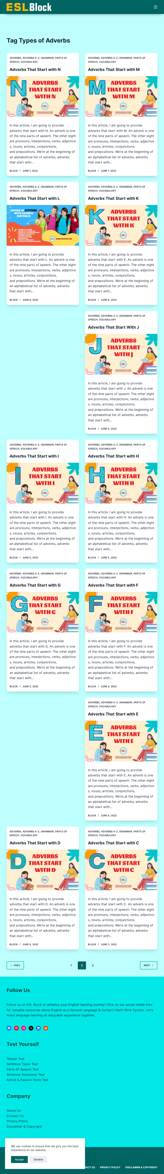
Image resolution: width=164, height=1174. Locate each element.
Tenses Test (15, 1059)
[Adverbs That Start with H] (121, 483)
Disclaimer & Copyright (24, 1126)
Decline (38, 1159)
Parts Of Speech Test (23, 1069)
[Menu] (155, 7)
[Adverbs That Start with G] (43, 612)
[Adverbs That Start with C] (121, 870)
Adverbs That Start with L (35, 198)
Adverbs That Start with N (35, 69)
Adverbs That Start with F (113, 585)
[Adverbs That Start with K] (121, 225)
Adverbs (15, 57)
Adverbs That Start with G (35, 585)
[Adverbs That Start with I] (43, 483)
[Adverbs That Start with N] (43, 96)
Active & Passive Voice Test (27, 1080)
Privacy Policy (17, 1121)
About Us (14, 1110)
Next (147, 965)
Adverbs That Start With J (113, 327)
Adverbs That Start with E (113, 714)
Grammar (47, 57)
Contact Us (15, 1116)
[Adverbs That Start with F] (121, 612)
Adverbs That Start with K (113, 198)
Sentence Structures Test (26, 1074)
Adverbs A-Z (31, 57)
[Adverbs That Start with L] (43, 225)
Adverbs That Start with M (114, 69)
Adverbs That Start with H (113, 456)
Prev (17, 965)
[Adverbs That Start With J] (121, 354)
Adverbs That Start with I (34, 456)
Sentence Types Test (22, 1064)
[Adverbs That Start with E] (121, 741)
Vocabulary (29, 61)
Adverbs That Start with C (113, 843)
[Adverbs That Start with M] (121, 96)
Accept (19, 1159)
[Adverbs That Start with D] (43, 870)
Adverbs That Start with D (35, 843)
